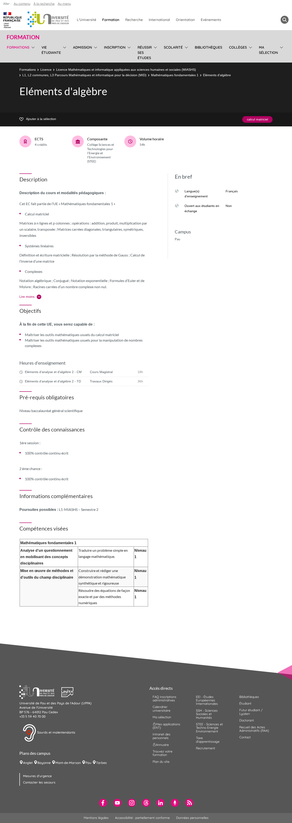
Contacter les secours (39, 782)
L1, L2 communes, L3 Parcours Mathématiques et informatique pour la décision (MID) (84, 75)
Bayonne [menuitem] (44, 763)
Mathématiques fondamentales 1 (174, 75)
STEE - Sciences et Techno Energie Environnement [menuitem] (209, 727)
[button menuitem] (285, 20)
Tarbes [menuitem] (101, 763)
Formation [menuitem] (110, 20)
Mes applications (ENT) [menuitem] (166, 725)
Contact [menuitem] (245, 737)
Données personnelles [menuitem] (192, 818)
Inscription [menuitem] (114, 47)
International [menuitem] (159, 20)
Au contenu (22, 4)
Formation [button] (23, 37)
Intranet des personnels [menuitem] (161, 736)
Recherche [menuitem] (134, 20)
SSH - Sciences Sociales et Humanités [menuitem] (207, 714)
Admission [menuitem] (82, 47)
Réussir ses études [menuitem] (145, 52)
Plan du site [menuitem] (161, 762)
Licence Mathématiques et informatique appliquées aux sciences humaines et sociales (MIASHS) (126, 69)
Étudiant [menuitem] (245, 703)
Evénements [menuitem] (211, 20)
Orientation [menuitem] (185, 20)
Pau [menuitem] (88, 763)
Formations (27, 69)
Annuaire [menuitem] (162, 745)
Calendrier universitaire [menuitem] (161, 708)
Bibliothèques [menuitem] (208, 47)
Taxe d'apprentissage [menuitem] (207, 739)
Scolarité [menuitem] (173, 47)
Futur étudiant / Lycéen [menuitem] (251, 712)
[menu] (32, 52)
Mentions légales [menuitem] (96, 818)
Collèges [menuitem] (238, 47)
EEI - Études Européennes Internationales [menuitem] (207, 700)
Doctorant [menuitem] (246, 720)
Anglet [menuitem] (28, 763)
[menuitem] (103, 802)
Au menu (64, 4)
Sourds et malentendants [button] (55, 732)
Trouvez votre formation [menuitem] (162, 753)
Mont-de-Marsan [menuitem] (68, 763)
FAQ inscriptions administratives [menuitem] (164, 698)
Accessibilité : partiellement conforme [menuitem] (142, 818)
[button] (40, 691)
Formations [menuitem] (18, 47)
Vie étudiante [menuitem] (51, 50)
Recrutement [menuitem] (205, 748)
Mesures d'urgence (37, 776)
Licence (46, 69)
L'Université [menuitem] (86, 20)
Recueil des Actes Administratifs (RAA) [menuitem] (254, 729)
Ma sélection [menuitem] (268, 50)
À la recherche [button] (44, 4)
